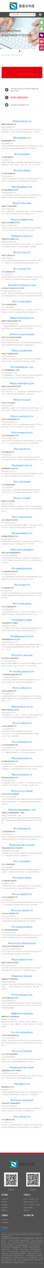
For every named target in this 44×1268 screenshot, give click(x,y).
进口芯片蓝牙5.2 (35, 1245)
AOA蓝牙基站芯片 (19, 1262)
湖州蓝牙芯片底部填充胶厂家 (11, 1238)
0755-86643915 (19, 97)
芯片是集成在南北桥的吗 (10, 930)
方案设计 (5, 1215)
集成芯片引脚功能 (8, 1245)
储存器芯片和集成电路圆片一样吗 (13, 813)
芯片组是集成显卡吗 (8, 831)
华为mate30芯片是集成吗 (10, 794)
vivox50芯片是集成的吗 (10, 1054)
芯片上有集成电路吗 (8, 864)
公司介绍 (5, 1199)
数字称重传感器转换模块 (18, 1253)
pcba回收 (5, 1253)
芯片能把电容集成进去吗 (10, 571)
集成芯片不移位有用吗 (9, 206)
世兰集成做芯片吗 (8, 588)
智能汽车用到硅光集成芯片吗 (11, 321)
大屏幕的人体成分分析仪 (20, 1249)
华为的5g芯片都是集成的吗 (11, 1103)
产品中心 (27, 1195)
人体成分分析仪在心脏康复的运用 (18, 1241)
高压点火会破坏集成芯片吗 (11, 419)
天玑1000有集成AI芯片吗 (10, 435)
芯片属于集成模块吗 (8, 173)
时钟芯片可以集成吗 (8, 403)
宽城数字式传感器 (19, 1258)
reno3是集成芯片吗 (8, 1120)
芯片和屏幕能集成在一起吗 (11, 370)
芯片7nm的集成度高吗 (9, 304)
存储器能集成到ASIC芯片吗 (11, 639)
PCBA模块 (5, 1222)
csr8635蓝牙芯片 (26, 1251)
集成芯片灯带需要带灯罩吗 (11, 222)
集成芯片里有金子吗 (8, 255)
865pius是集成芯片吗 (9, 691)
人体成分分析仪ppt (12, 1251)
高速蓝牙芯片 (6, 1249)
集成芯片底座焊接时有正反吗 (11, 386)
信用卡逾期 (5, 1230)
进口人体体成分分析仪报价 (16, 1243)
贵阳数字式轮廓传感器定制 (31, 1247)
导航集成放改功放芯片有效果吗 (12, 848)
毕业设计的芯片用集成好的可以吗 (13, 946)
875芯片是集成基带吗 (9, 607)
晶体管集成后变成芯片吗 (10, 761)
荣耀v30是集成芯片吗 (9, 124)
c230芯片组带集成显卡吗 (10, 1035)
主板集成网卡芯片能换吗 (10, 623)
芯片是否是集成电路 (21, 1245)
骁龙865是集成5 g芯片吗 (10, 710)
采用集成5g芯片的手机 (33, 1243)
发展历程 (5, 1205)
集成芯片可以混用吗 (8, 501)
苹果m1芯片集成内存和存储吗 (11, 337)
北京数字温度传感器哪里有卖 (11, 1247)
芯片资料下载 (29, 1215)
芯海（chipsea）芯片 (31, 1199)
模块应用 (27, 1210)
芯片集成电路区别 (28, 1238)
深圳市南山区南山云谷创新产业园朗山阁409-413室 (24, 90)
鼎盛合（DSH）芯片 (30, 1202)
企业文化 (5, 1202)
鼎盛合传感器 (28, 1207)
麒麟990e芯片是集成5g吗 (10, 1016)
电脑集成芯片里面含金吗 (10, 979)
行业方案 (5, 1219)
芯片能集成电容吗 (8, 157)
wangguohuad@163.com (20, 105)
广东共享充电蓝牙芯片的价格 (20, 55)
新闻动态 (5, 1210)
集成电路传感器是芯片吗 (10, 536)
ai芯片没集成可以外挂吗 (10, 520)
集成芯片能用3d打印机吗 (10, 962)
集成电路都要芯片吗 (8, 141)
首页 (5, 55)
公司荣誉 (5, 1207)
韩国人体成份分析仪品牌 (26, 1260)
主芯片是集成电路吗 (8, 485)
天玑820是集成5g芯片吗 (10, 998)
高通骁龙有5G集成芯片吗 (10, 239)
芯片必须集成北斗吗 (8, 272)
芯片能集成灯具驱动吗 (9, 881)
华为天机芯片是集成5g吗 (10, 658)
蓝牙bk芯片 (36, 1251)
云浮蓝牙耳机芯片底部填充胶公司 (13, 1255)
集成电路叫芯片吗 (8, 1087)
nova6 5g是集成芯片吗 (9, 897)
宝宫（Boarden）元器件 (32, 1205)
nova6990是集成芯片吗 (10, 745)
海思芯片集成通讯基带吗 (10, 354)
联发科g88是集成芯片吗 (10, 777)
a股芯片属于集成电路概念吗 (11, 553)
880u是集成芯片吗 (8, 452)
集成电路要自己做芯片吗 (10, 468)
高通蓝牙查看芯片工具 (34, 1253)
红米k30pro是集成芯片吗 (10, 913)
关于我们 (5, 1195)
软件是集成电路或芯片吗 (10, 190)
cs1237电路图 (30, 1255)
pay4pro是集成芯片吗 (9, 726)
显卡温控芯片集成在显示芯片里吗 (13, 288)
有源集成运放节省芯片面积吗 (11, 1070)
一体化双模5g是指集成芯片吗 (11, 674)
